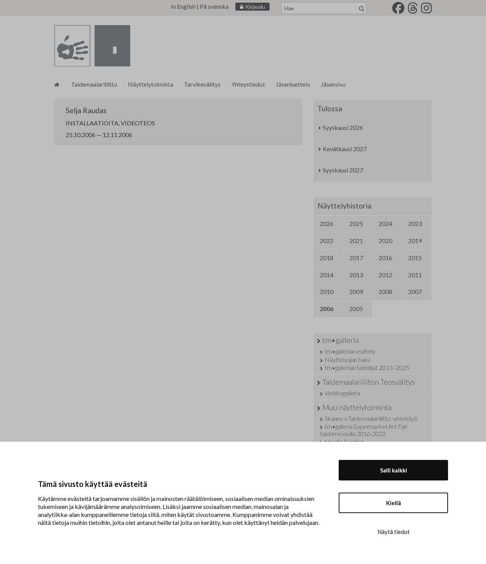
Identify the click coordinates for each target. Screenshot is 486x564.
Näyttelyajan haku (347, 359)
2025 (356, 223)
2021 (356, 240)
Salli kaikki (393, 470)
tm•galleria (340, 340)
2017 (356, 257)
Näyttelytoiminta (150, 84)
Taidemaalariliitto (94, 84)
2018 (326, 257)
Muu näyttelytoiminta (356, 407)
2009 (356, 291)
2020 (385, 240)
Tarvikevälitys (202, 84)
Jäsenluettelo (293, 84)
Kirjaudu (255, 6)
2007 (415, 291)
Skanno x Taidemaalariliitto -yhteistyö (371, 418)
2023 (415, 223)
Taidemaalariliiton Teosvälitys (368, 382)
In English (183, 6)
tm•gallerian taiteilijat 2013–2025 (367, 367)
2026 (326, 223)
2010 (326, 291)
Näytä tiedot (393, 531)
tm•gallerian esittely (350, 351)
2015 (415, 257)
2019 (415, 240)
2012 (385, 274)
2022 (326, 240)
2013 (356, 274)
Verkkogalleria (342, 393)
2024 (385, 223)
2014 (326, 274)
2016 (385, 257)
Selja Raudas (86, 110)
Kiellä (393, 502)
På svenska (214, 6)
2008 (385, 291)
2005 (356, 308)
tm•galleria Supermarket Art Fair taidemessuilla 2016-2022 (364, 430)
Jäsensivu (333, 84)
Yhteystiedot (248, 84)
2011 (415, 274)
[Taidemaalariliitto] (57, 84)
